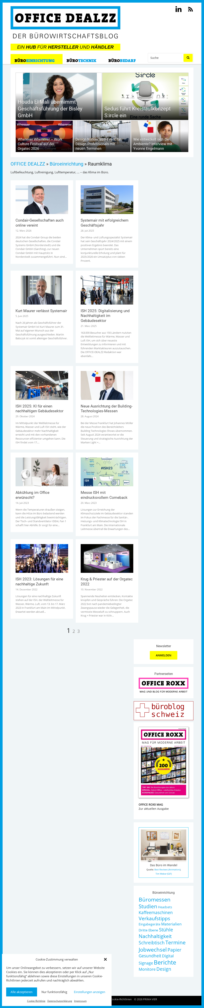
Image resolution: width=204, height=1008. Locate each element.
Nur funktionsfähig (54, 992)
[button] (105, 959)
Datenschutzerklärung (59, 1001)
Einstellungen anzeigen (89, 992)
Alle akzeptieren (21, 992)
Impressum (80, 1001)
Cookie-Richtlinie (36, 1001)
